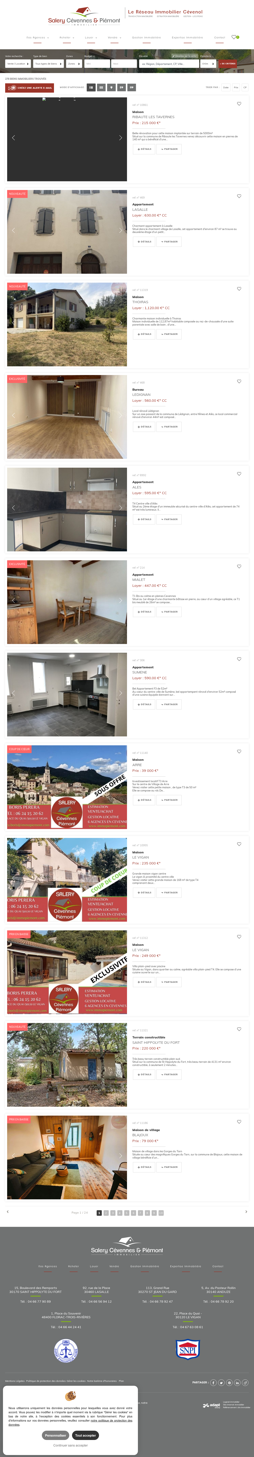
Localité (143, 56)
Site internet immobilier (233, 1404)
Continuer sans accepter (70, 1445)
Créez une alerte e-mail (35, 87)
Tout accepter (85, 1435)
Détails (146, 149)
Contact (219, 37)
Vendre (113, 37)
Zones (69, 56)
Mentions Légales (15, 1380)
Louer (90, 37)
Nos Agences (47, 1266)
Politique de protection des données (46, 1380)
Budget (88, 56)
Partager (171, 149)
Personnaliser (55, 1435)
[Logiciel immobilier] (211, 1405)
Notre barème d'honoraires (102, 1380)
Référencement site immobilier (236, 1407)
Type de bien (40, 56)
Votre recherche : (14, 56)
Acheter (66, 37)
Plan (121, 1380)
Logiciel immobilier (231, 1402)
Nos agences (36, 37)
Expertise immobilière (187, 37)
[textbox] (169, 64)
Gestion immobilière (146, 37)
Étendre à (205, 56)
